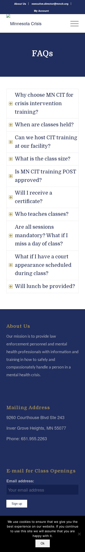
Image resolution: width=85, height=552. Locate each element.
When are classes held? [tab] (44, 125)
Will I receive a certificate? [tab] (33, 197)
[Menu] (72, 23)
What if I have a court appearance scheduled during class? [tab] (43, 265)
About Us (20, 3)
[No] (79, 534)
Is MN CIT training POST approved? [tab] (45, 176)
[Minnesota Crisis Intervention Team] (35, 23)
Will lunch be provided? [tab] (45, 286)
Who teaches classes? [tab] (41, 214)
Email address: (20, 481)
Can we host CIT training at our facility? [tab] (46, 142)
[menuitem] (20, 3)
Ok (43, 543)
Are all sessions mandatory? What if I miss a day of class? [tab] (41, 235)
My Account (41, 10)
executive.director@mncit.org (50, 3)
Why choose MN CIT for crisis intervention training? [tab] (44, 103)
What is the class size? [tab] (42, 159)
